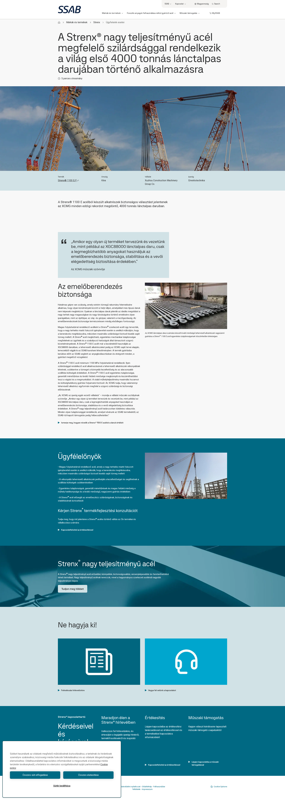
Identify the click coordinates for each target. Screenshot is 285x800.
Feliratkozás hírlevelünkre (73, 690)
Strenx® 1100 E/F (67, 180)
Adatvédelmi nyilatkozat (130, 786)
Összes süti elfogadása (35, 775)
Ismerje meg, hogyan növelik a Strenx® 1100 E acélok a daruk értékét (92, 422)
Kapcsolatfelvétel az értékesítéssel (77, 529)
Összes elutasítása (88, 775)
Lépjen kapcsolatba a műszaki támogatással (205, 763)
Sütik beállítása (61, 785)
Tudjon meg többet (72, 589)
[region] (61, 769)
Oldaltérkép (147, 786)
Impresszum (147, 789)
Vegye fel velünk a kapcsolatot (162, 690)
